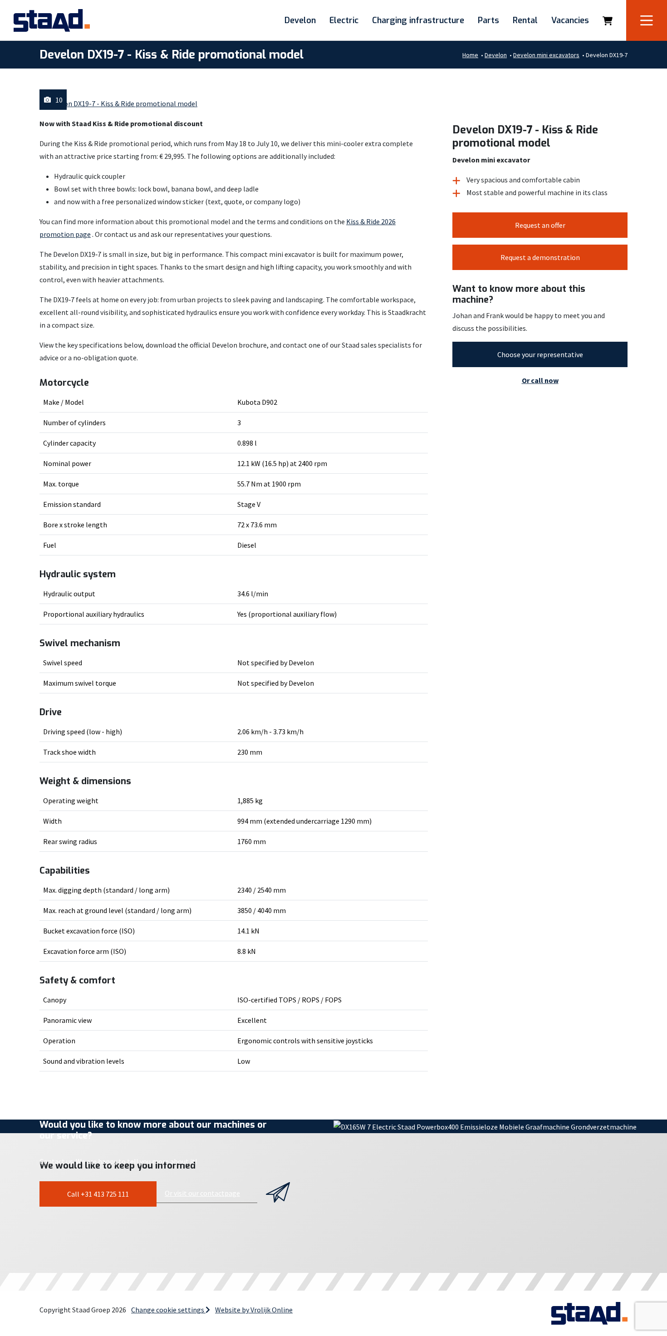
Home (470, 55)
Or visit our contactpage (202, 1193)
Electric (343, 20)
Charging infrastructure (418, 20)
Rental (525, 20)
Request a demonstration (540, 257)
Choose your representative (540, 354)
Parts (488, 20)
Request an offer (540, 225)
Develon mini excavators (546, 55)
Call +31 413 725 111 (98, 1193)
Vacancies (570, 20)
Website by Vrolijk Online (254, 1309)
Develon (300, 20)
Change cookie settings (168, 1309)
